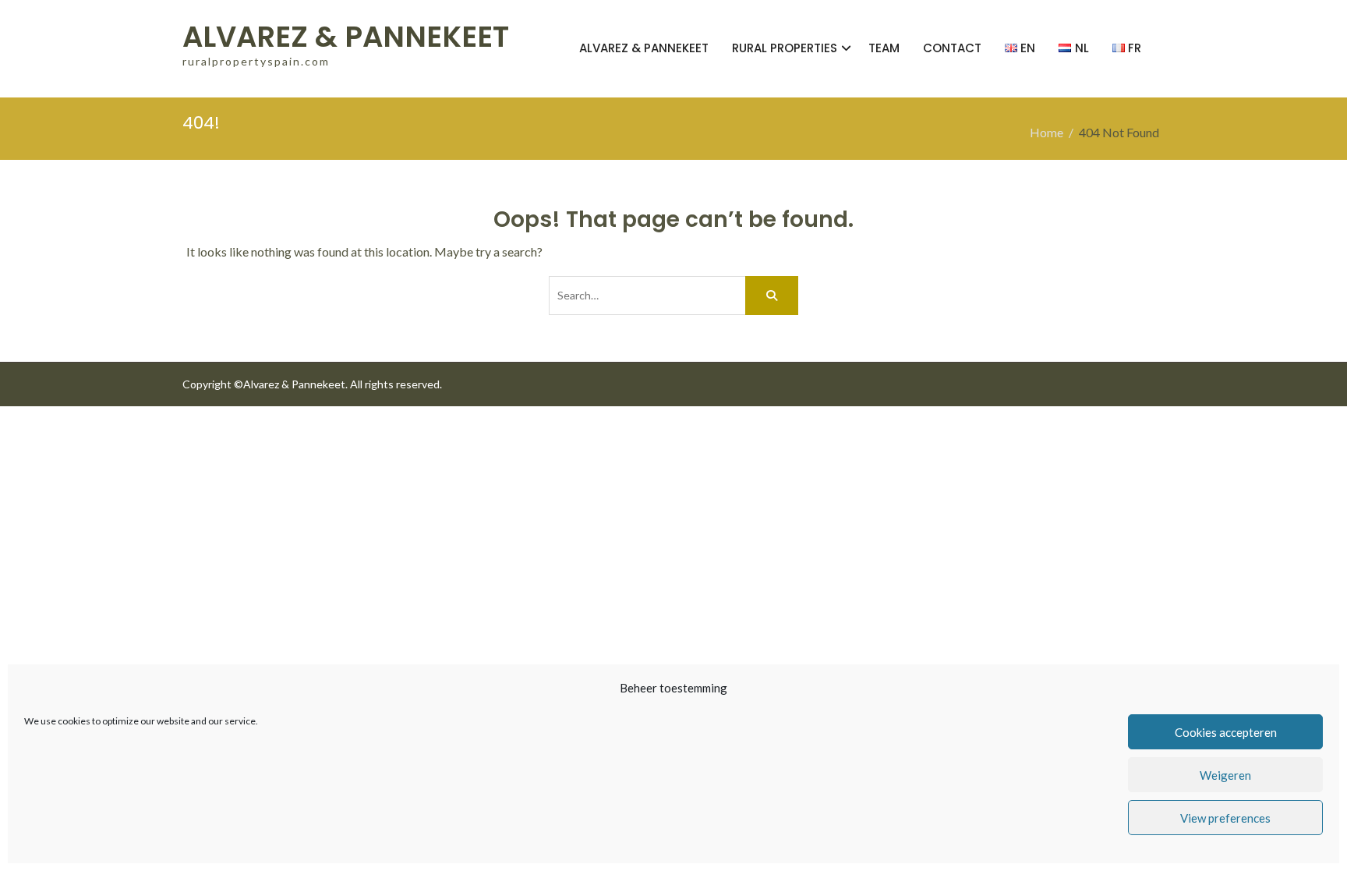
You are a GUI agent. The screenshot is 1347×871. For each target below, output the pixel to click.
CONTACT (952, 48)
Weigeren (1225, 775)
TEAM (884, 48)
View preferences (1225, 818)
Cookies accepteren (1226, 732)
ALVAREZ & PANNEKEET (345, 36)
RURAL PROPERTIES (784, 48)
